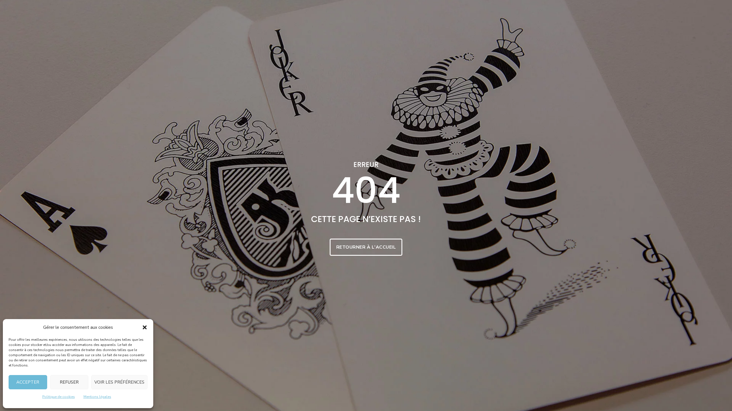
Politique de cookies (58, 396)
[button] (145, 327)
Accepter (27, 382)
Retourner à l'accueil (366, 247)
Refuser (69, 382)
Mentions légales (97, 396)
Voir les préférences (119, 382)
